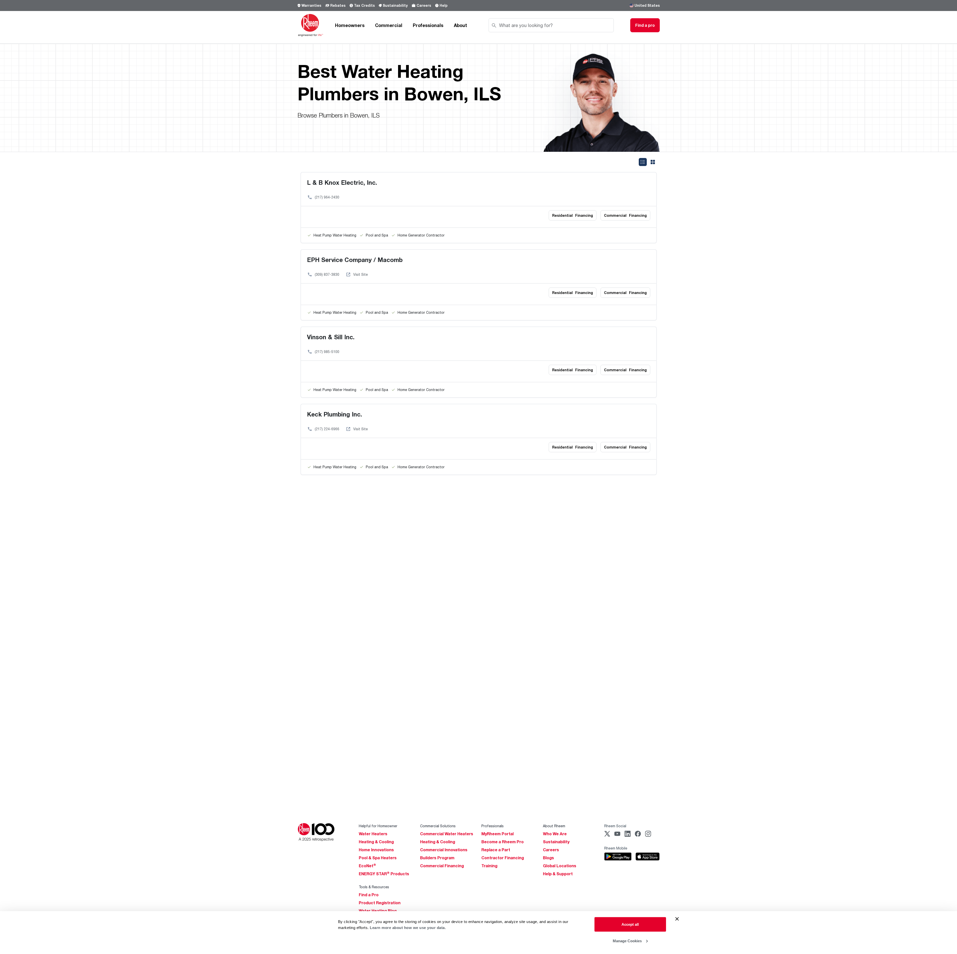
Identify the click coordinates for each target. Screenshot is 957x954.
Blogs (548, 857)
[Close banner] (677, 919)
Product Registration (380, 902)
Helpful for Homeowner (378, 826)
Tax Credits (364, 5)
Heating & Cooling (376, 841)
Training (489, 865)
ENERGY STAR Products (384, 873)
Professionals (428, 25)
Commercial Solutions (438, 826)
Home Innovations (376, 849)
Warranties (311, 5)
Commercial (388, 25)
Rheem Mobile (615, 848)
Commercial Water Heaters (446, 833)
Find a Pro (369, 894)
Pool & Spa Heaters (378, 857)
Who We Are (555, 833)
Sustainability (395, 5)
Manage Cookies (627, 940)
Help (444, 5)
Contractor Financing (502, 857)
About (460, 25)
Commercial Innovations (443, 849)
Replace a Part (495, 849)
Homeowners (350, 25)
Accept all (630, 924)
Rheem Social (615, 826)
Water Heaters (373, 833)
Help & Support (558, 873)
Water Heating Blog (378, 910)
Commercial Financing (442, 865)
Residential (572, 215)
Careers (424, 5)
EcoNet (367, 865)
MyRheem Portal (497, 833)
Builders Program (437, 857)
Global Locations (559, 865)
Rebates (338, 5)
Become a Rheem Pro (502, 841)
